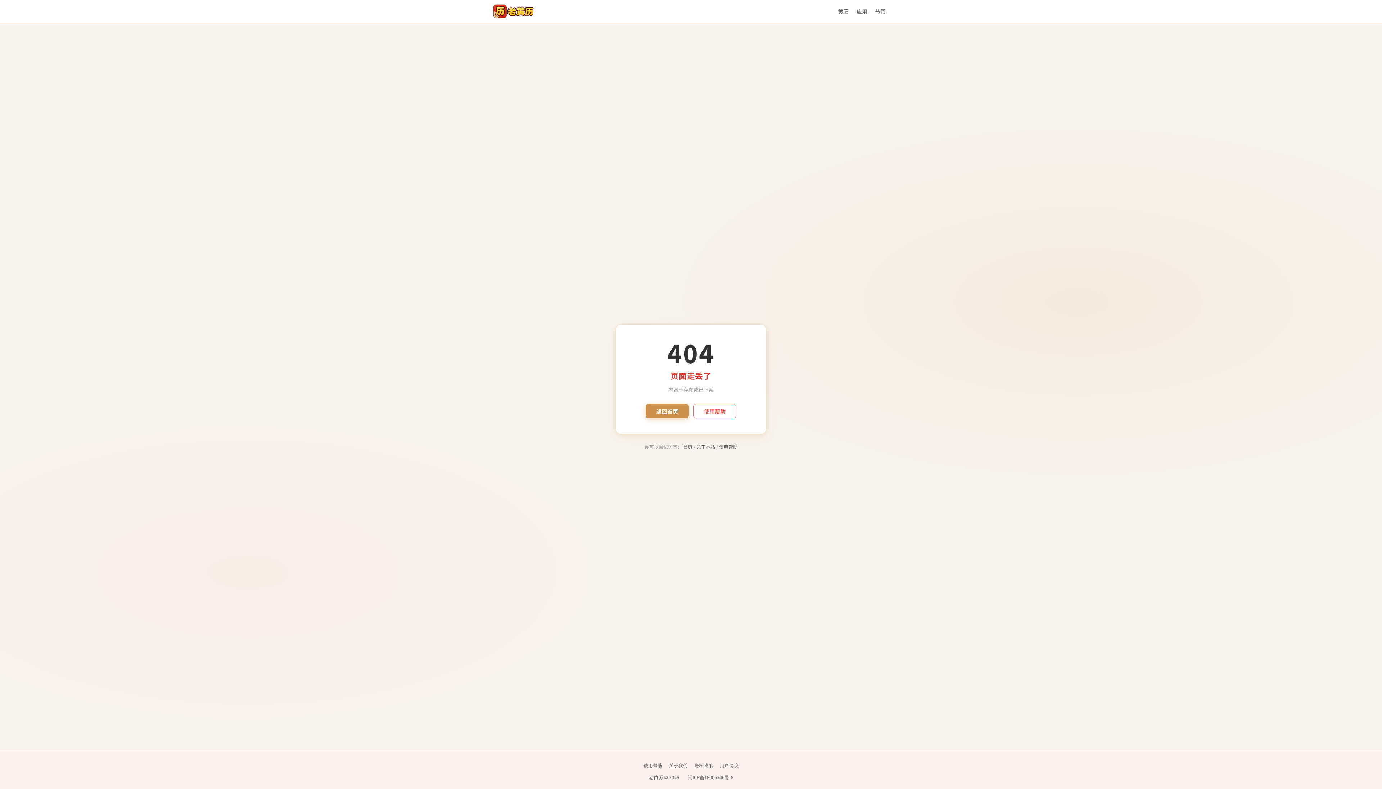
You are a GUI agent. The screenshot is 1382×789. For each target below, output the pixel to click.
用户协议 (729, 765)
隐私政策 (703, 765)
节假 (880, 11)
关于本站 (705, 446)
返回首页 (667, 411)
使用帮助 (715, 411)
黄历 (843, 11)
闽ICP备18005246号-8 (710, 777)
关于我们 (678, 765)
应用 (862, 11)
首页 (687, 446)
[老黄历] (513, 11)
